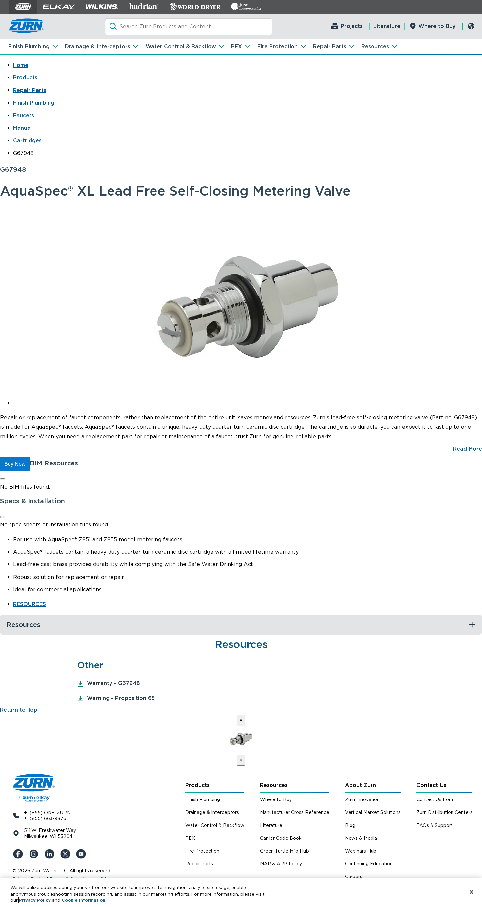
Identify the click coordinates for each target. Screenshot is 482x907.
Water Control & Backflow (181, 46)
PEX (236, 46)
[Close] (2, 479)
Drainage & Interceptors (97, 46)
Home (20, 65)
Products (25, 77)
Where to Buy (437, 26)
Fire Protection (277, 46)
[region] (241, 892)
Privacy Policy (35, 900)
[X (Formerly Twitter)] (66, 853)
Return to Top (18, 710)
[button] (15, 464)
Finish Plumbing (29, 46)
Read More (467, 449)
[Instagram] (35, 853)
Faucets (23, 115)
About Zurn (360, 785)
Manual (22, 128)
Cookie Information (83, 900)
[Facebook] (19, 853)
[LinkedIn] (50, 853)
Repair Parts (329, 46)
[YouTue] (82, 853)
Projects (352, 26)
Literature (386, 26)
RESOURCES (29, 604)
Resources (375, 46)
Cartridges (27, 140)
